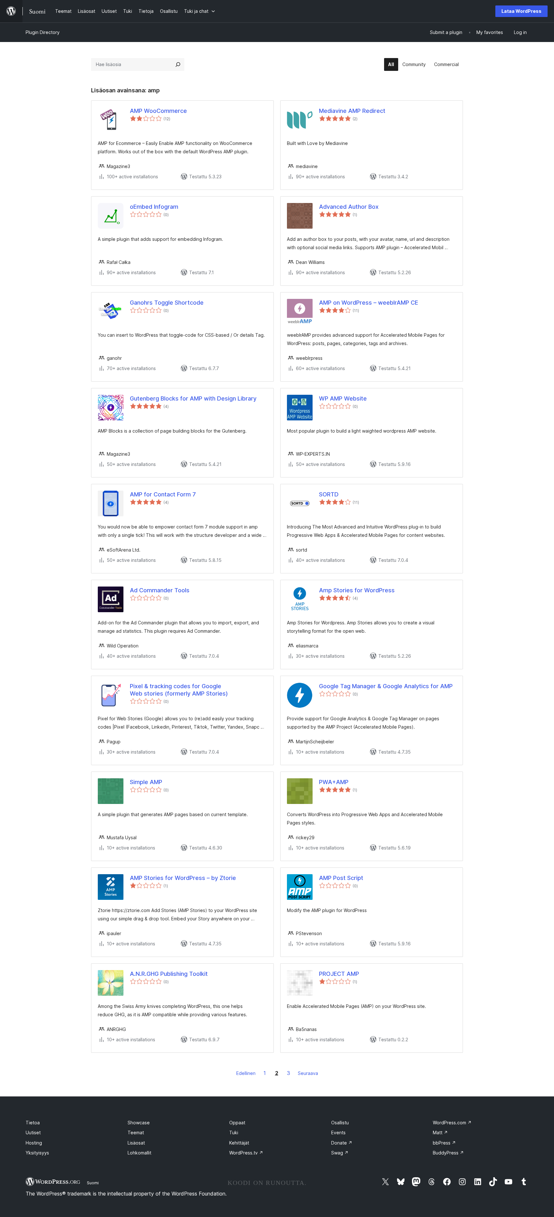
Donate (341, 1142)
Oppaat (237, 1122)
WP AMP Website (343, 398)
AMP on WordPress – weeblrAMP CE (368, 302)
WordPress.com (452, 1122)
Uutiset (33, 1132)
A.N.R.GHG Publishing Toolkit (169, 973)
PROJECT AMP (339, 973)
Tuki (233, 1132)
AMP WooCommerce (158, 110)
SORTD (329, 494)
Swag (339, 1152)
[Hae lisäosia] (178, 64)
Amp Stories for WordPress (357, 590)
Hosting (34, 1142)
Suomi (93, 1182)
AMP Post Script (341, 878)
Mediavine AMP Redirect (352, 110)
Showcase (139, 1122)
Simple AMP (146, 782)
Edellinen (246, 1073)
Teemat (136, 1132)
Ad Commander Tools (159, 590)
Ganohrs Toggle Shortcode (167, 302)
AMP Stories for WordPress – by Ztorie (183, 878)
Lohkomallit (139, 1152)
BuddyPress (448, 1152)
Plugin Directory (43, 32)
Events (338, 1132)
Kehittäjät (239, 1142)
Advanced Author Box (349, 206)
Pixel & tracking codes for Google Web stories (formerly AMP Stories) (179, 690)
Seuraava (308, 1073)
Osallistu (340, 1122)
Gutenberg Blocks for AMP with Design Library (193, 398)
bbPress (444, 1142)
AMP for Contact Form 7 (163, 494)
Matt (440, 1132)
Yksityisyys (37, 1152)
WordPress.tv (246, 1152)
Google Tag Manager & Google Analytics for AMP (386, 686)
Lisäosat (136, 1142)
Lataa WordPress (521, 11)
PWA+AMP (333, 782)
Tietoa (33, 1122)
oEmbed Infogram (154, 206)
